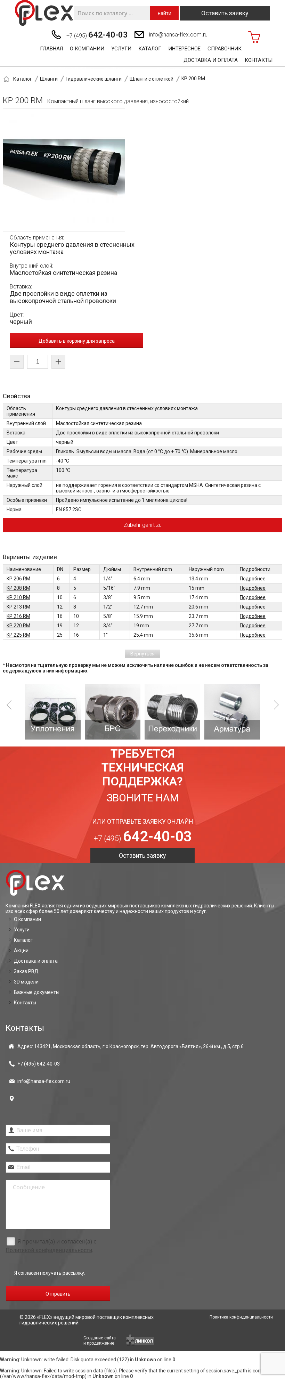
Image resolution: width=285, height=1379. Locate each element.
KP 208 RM (18, 588)
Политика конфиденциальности (241, 1317)
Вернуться (142, 653)
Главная (51, 49)
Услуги (121, 49)
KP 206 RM (18, 578)
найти (164, 13)
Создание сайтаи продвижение (99, 1341)
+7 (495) (97, 35)
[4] (232, 712)
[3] (172, 712)
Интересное (184, 49)
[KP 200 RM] (64, 170)
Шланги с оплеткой (151, 79)
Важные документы (36, 992)
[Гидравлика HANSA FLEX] (44, 13)
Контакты (258, 60)
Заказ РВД (26, 971)
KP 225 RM (18, 635)
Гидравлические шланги (94, 79)
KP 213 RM (18, 607)
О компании (87, 49)
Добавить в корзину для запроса (77, 341)
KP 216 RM (18, 616)
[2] (112, 712)
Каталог (149, 49)
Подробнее (253, 578)
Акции (21, 950)
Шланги (49, 79)
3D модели (26, 982)
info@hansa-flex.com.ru (178, 34)
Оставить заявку (225, 13)
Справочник (224, 49)
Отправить (58, 1294)
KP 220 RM (18, 625)
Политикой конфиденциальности (49, 1250)
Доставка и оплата (211, 60)
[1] (53, 712)
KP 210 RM (18, 597)
